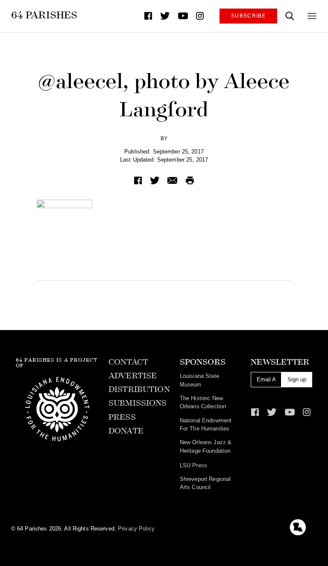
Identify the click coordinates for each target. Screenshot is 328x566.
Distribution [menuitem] (139, 389)
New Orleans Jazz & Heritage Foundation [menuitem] (205, 446)
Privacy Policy (136, 528)
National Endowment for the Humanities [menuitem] (205, 424)
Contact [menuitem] (128, 362)
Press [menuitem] (122, 417)
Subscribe (248, 15)
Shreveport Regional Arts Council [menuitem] (205, 483)
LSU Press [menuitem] (193, 465)
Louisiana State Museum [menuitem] (199, 380)
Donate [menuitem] (126, 431)
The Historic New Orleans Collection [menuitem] (203, 402)
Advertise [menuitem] (132, 375)
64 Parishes (44, 15)
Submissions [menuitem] (137, 403)
